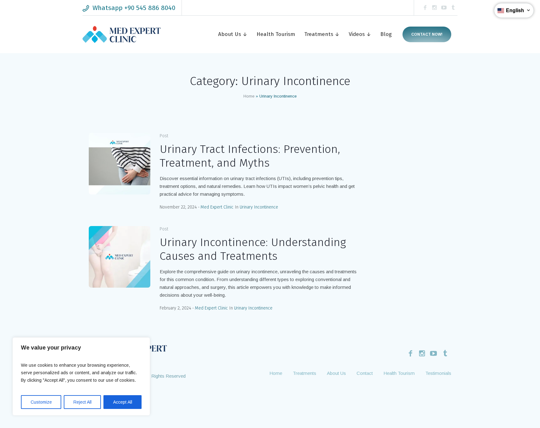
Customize (41, 402)
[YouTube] (444, 8)
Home (248, 96)
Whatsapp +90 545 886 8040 (133, 8)
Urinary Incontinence (259, 207)
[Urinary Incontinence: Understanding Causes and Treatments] (119, 257)
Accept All (122, 402)
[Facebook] (425, 8)
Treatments (304, 373)
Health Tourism (399, 373)
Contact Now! (426, 34)
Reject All (82, 402)
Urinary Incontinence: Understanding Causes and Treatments (253, 249)
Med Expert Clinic (217, 207)
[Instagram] (434, 8)
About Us (336, 373)
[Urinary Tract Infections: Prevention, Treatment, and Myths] (119, 163)
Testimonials (438, 373)
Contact (365, 373)
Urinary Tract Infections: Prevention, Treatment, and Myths (250, 156)
